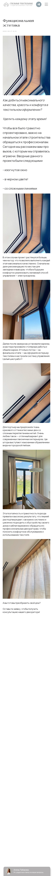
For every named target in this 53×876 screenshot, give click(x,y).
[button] (46, 4)
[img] (38, 4)
